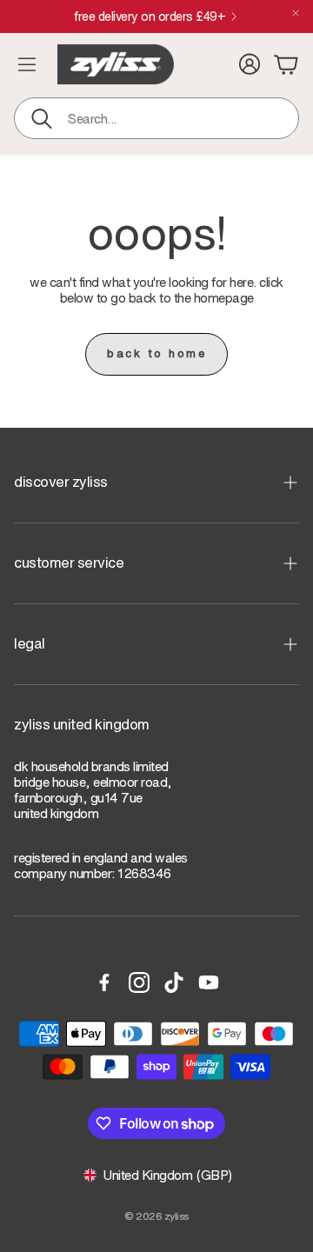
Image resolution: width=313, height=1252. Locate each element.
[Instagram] (139, 982)
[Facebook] (104, 982)
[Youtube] (208, 982)
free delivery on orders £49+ (221, 16)
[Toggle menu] (27, 64)
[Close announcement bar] (296, 13)
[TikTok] (173, 982)
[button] (156, 118)
